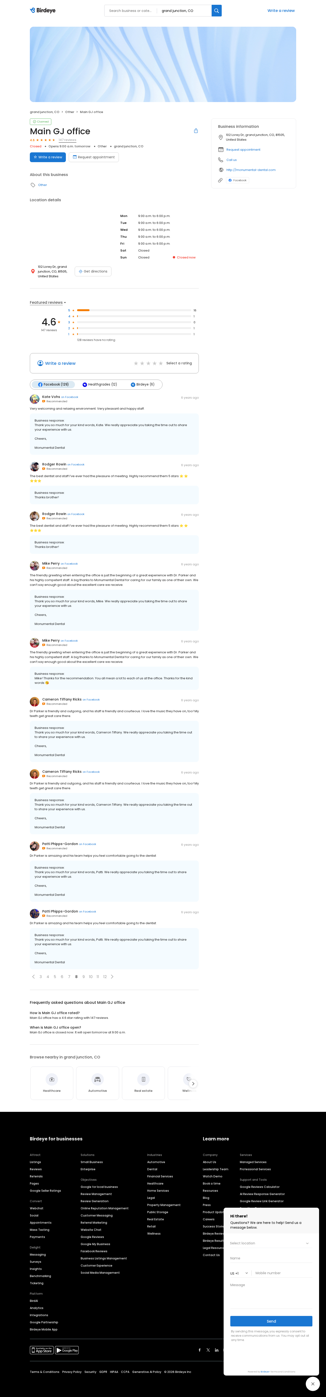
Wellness (154, 1234)
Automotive (156, 1162)
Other (69, 112)
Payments (37, 1237)
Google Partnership (44, 1322)
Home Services (158, 1191)
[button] (33, 976)
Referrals (36, 1176)
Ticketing (36, 1283)
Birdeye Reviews (214, 1234)
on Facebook (69, 397)
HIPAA (114, 1372)
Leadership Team (215, 1169)
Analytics (36, 1308)
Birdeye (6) (145, 384)
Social (34, 1215)
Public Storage (157, 1212)
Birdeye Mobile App (44, 1329)
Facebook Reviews (94, 1251)
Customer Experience (96, 1265)
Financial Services (160, 1176)
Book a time (212, 1183)
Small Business (92, 1162)
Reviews (36, 1169)
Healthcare (155, 1183)
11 (98, 976)
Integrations (39, 1315)
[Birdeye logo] (43, 10)
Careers (209, 1219)
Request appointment (96, 157)
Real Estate (155, 1219)
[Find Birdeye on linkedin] (217, 1350)
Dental (152, 1169)
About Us (209, 1162)
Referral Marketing (94, 1223)
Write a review (50, 157)
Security (90, 1372)
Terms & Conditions (44, 1372)
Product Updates (215, 1212)
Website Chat (91, 1230)
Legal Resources (214, 1248)
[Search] (217, 10)
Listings (35, 1162)
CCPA (125, 1372)
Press (207, 1205)
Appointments (41, 1223)
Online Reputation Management (105, 1208)
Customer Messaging (97, 1215)
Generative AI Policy (146, 1372)
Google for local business (99, 1187)
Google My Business (95, 1244)
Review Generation (95, 1201)
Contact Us (211, 1255)
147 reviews (67, 140)
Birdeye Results (214, 1241)
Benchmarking (40, 1276)
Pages (34, 1183)
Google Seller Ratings (45, 1191)
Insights (36, 1269)
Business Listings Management (104, 1258)
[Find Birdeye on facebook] (200, 1350)
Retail (151, 1226)
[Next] (193, 1083)
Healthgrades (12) (102, 384)
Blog (206, 1198)
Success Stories (214, 1226)
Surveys (35, 1262)
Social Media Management (100, 1273)
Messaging (38, 1255)
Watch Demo (212, 1176)
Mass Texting (39, 1230)
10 (91, 976)
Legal (151, 1198)
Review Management (96, 1194)
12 (105, 976)
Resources (210, 1191)
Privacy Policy (72, 1372)
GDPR (103, 1372)
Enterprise (88, 1169)
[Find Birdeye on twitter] (208, 1350)
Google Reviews (92, 1237)
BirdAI (34, 1301)
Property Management (164, 1205)
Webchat (36, 1208)
